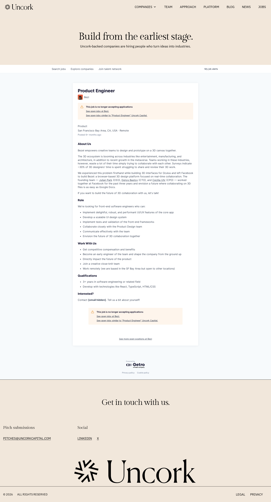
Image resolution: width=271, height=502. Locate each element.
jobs (59, 69)
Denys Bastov (130, 180)
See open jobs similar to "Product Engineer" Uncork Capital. (116, 115)
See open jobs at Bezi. (97, 111)
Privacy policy (128, 372)
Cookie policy (143, 372)
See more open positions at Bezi (135, 338)
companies (82, 69)
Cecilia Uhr (158, 180)
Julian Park (105, 180)
